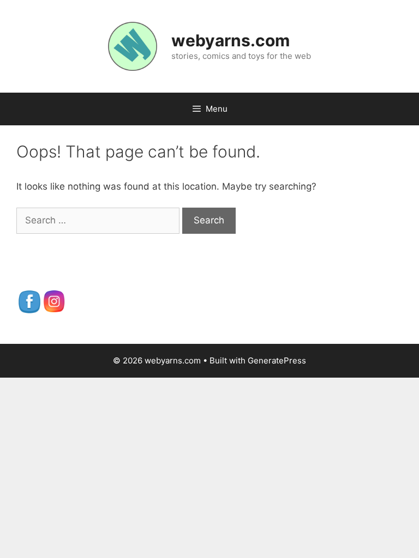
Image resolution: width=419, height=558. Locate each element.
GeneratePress (277, 360)
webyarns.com (230, 40)
